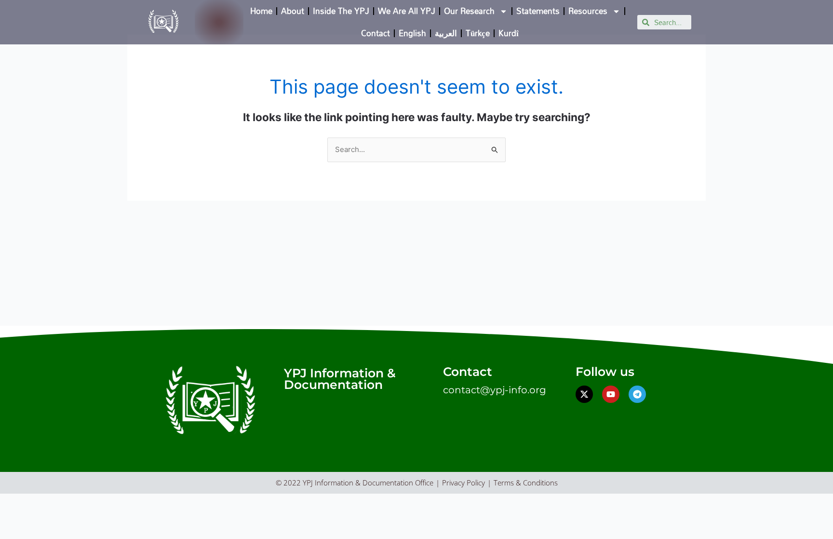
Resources (587, 11)
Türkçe (478, 33)
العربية (446, 33)
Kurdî (508, 33)
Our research (469, 11)
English (412, 33)
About (292, 11)
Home (261, 11)
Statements (538, 11)
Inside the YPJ (341, 11)
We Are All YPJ (406, 11)
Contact (375, 33)
